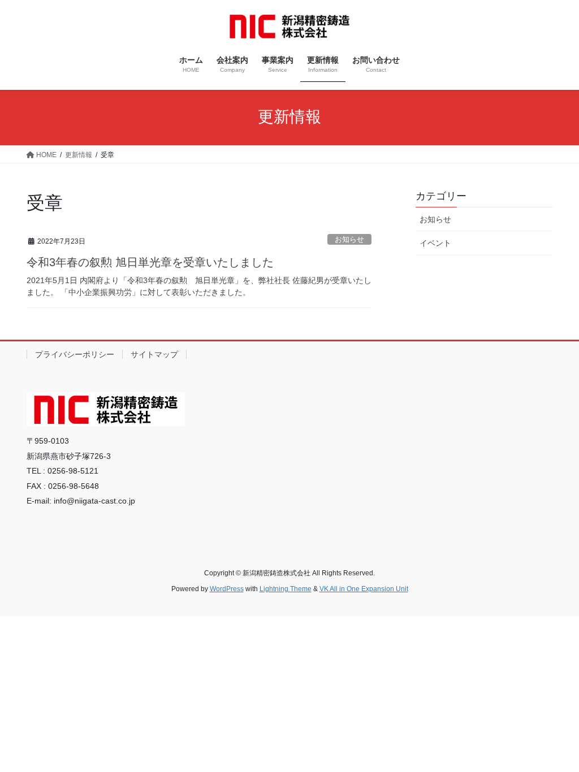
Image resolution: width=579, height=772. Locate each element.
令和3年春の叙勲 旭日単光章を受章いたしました (150, 262)
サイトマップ (154, 354)
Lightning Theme (286, 589)
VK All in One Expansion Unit (363, 589)
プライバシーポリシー (74, 354)
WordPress (227, 589)
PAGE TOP (554, 739)
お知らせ (349, 239)
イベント (435, 243)
